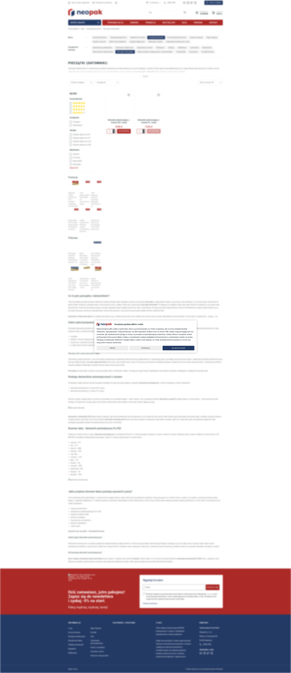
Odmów (112, 348)
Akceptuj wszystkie (178, 348)
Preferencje (145, 348)
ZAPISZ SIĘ (212, 587)
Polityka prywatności (150, 603)
